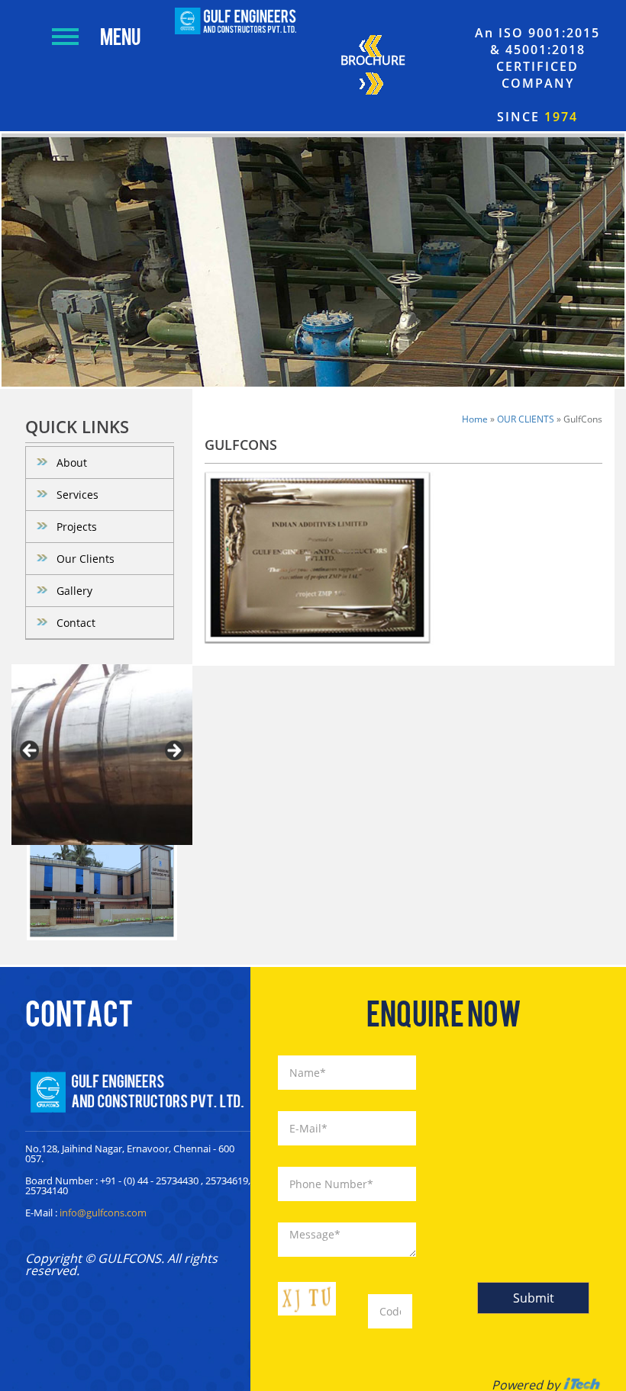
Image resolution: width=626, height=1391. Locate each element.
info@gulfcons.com (103, 1212)
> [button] (173, 751)
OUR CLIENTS (525, 419)
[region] (101, 754)
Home (475, 419)
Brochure (372, 60)
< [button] (30, 751)
